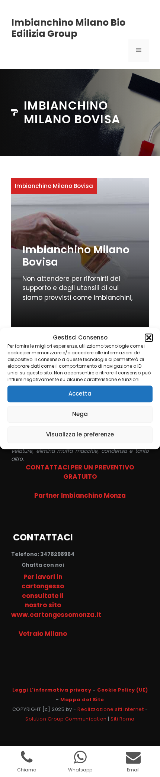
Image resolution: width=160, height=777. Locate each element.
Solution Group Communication (66, 718)
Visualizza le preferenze (80, 434)
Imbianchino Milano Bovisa (75, 256)
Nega (80, 414)
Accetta (80, 393)
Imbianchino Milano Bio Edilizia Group (68, 28)
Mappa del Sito (82, 699)
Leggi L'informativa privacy (52, 689)
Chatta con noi (43, 565)
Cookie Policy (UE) (122, 689)
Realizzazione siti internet (110, 709)
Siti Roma (123, 718)
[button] (149, 338)
